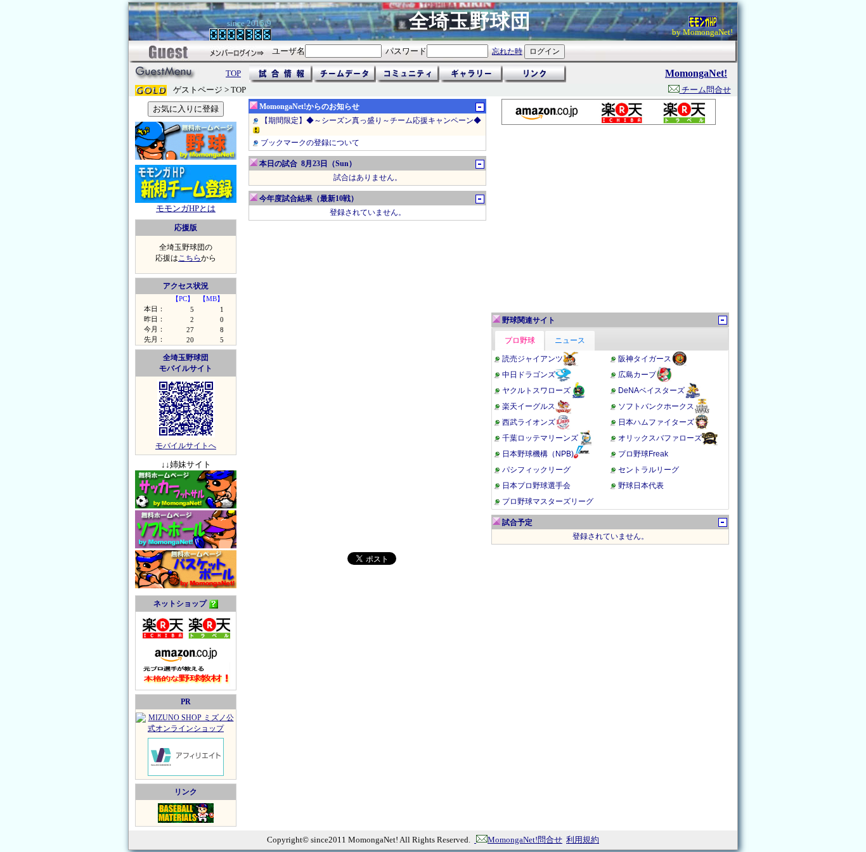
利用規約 (582, 839)
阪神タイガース (644, 358)
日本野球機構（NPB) (538, 453)
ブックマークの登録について (310, 142)
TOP (233, 73)
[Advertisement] (607, 218)
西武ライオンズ (528, 422)
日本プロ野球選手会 (536, 485)
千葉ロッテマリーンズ (540, 438)
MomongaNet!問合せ (525, 839)
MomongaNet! (696, 73)
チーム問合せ (705, 89)
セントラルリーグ (648, 469)
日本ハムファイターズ (656, 422)
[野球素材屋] (186, 820)
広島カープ (637, 374)
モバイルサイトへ (185, 445)
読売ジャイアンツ (532, 358)
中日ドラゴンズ (528, 374)
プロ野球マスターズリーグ (547, 501)
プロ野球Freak (643, 453)
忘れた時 (507, 51)
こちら (189, 258)
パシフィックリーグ (536, 469)
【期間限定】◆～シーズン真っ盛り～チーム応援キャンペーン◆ (371, 120)
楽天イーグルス (528, 406)
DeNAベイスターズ (651, 390)
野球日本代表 (641, 485)
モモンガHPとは (186, 208)
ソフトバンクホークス (656, 406)
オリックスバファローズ (660, 438)
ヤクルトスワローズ (536, 390)
